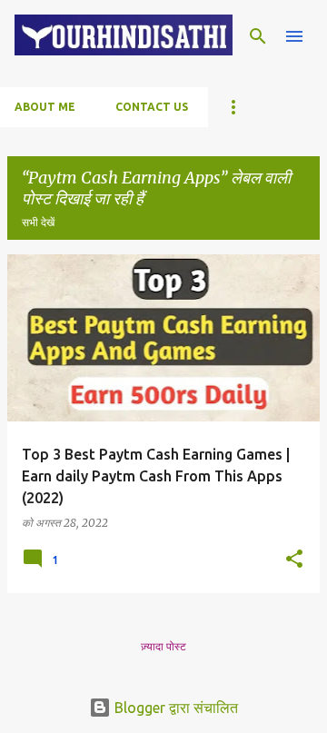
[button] (294, 559)
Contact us (151, 107)
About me (45, 107)
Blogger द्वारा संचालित (174, 707)
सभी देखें (38, 222)
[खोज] (258, 36)
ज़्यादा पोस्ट (163, 646)
